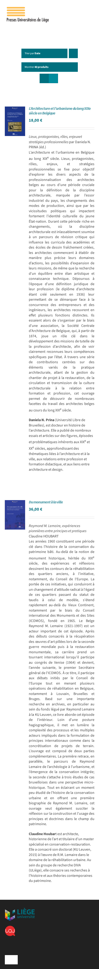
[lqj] (10, 927)
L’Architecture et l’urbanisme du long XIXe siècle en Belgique (60, 111)
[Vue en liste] (53, 78)
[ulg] (20, 909)
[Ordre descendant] (73, 53)
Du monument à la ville (46, 502)
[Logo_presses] (28, 8)
